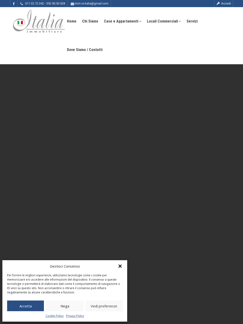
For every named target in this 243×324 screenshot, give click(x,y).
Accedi (225, 3)
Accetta (25, 306)
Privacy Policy (75, 316)
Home (71, 21)
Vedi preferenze (104, 306)
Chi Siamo (90, 21)
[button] (120, 266)
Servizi (192, 21)
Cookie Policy (55, 316)
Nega (65, 306)
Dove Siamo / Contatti (85, 49)
